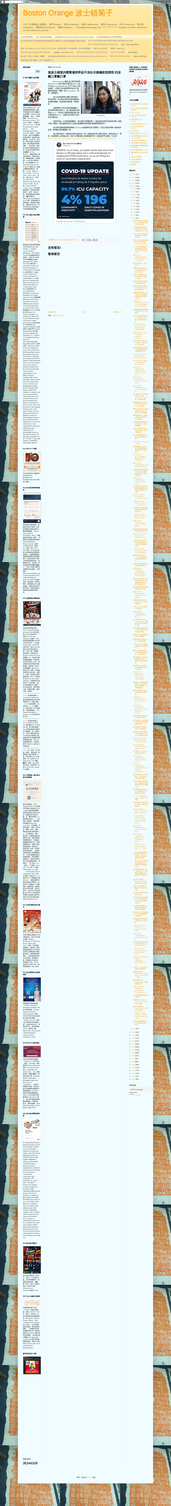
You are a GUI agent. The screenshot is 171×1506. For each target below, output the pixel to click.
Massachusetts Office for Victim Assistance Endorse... (140, 335)
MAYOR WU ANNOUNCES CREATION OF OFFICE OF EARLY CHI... (140, 370)
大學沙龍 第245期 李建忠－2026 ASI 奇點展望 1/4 (37, 60)
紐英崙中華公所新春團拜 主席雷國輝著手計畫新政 (140, 914)
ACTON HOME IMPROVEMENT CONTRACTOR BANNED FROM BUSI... (139, 819)
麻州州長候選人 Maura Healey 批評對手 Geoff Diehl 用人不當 (140, 974)
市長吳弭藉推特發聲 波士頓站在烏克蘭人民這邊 (140, 276)
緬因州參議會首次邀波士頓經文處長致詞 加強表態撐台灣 (140, 349)
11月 (134, 192)
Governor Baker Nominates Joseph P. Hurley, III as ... (140, 746)
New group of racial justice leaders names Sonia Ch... (140, 356)
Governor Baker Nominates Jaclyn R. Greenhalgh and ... (140, 550)
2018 (133, 1041)
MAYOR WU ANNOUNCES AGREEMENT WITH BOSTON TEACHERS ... (140, 768)
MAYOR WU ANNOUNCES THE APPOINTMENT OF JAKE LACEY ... (140, 257)
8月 (134, 200)
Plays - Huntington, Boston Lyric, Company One (103, 44)
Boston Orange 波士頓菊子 (68, 13)
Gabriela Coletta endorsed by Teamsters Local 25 (140, 496)
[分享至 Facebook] (94, 240)
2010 (133, 1064)
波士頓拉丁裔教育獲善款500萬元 (140, 893)
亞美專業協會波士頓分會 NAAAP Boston (139, 137)
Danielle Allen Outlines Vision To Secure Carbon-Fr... (140, 699)
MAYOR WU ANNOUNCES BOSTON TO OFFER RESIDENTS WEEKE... (140, 709)
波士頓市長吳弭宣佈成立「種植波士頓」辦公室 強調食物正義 (140, 318)
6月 (134, 206)
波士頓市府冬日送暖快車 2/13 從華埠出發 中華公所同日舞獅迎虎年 (140, 900)
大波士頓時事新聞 (27, 37)
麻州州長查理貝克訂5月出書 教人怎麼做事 (140, 692)
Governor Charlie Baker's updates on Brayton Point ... (140, 516)
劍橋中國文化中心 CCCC (139, 133)
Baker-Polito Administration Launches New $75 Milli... (140, 380)
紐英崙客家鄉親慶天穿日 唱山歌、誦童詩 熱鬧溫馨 (140, 423)
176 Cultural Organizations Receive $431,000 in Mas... (140, 758)
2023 (133, 183)
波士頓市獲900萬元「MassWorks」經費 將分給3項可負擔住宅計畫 (140, 622)
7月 (134, 203)
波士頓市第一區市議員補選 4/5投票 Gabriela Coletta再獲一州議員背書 (140, 396)
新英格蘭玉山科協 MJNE (139, 143)
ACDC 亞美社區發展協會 (44, 37)
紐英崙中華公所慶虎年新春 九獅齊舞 (140, 635)
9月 (134, 197)
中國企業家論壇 (136, 159)
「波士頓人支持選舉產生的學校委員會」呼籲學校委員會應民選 (140, 863)
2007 (134, 1073)
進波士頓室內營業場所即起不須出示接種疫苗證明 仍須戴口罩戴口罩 (140, 472)
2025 (133, 177)
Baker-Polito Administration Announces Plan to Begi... (140, 828)
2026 (133, 174)
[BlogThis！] (89, 240)
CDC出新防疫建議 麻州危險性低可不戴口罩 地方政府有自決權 (140, 249)
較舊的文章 (117, 312)
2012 (133, 1059)
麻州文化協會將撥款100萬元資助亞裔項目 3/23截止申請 (140, 652)
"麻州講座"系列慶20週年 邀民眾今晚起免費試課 (140, 804)
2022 (134, 186)
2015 (133, 1050)
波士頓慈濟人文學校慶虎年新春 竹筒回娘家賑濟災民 (140, 722)
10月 (135, 194)
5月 (134, 209)
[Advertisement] (31, 1416)
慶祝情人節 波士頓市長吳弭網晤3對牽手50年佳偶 (140, 667)
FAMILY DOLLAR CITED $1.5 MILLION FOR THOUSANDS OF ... (140, 989)
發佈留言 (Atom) (58, 315)
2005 (134, 1079)
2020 (134, 1035)
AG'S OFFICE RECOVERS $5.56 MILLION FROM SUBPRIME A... (139, 457)
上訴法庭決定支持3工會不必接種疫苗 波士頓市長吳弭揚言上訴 (140, 543)
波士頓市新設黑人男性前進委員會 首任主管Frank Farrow (140, 944)
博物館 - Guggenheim (118, 48)
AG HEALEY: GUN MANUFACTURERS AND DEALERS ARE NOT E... (140, 1015)
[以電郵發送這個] (87, 240)
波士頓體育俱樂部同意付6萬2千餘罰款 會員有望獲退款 (140, 630)
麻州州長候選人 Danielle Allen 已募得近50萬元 (140, 1008)
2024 (134, 180)
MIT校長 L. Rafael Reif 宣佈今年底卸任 (140, 752)
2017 (133, 1044)
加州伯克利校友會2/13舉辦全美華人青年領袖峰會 (140, 430)
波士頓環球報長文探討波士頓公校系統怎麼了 (140, 437)
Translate (137, 1095)
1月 (134, 1028)
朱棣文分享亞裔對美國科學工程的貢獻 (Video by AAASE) (140, 242)
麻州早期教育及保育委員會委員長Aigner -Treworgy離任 (140, 404)
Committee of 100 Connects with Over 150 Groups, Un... (140, 847)
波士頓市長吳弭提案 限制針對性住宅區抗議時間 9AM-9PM (140, 229)
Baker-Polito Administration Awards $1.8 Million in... (140, 388)
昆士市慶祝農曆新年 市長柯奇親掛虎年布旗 (140, 1023)
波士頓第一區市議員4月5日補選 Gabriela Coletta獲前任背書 (140, 733)
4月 (134, 212)
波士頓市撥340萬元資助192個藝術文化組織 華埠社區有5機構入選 (140, 783)
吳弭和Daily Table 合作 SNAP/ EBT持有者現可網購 (140, 1001)
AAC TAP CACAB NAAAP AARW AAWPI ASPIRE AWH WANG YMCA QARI (110, 41)
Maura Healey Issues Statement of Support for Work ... (140, 536)
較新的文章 (52, 312)
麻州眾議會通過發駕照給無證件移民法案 (140, 530)
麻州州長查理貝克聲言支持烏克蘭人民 (140, 282)
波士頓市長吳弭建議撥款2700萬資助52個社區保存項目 (140, 222)
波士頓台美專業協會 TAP (139, 140)
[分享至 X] (92, 240)
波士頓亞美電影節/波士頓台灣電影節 (109, 37)
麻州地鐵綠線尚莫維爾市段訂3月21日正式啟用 (140, 311)
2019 (133, 1038)
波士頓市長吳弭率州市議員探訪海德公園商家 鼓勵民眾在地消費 (140, 489)
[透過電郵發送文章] (82, 239)
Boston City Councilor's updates (120, 56)
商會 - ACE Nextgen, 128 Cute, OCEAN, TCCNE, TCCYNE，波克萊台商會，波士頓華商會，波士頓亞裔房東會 (56, 48)
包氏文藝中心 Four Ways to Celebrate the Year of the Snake (74, 37)
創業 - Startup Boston (100, 48)
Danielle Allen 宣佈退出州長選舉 (140, 607)
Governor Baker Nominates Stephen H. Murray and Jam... (140, 951)
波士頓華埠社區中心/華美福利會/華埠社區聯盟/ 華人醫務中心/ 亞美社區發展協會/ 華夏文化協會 (53, 41)
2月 (134, 218)
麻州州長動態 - (133, 52)
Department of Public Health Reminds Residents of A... (140, 362)
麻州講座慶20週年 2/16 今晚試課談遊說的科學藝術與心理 (140, 558)
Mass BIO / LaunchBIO (118, 52)
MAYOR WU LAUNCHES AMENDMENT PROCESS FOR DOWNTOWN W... (139, 572)
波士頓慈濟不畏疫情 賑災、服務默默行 (140, 728)
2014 (133, 1053)
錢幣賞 (133, 164)
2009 (134, 1067)
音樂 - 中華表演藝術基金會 (130, 44)
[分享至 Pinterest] (96, 240)
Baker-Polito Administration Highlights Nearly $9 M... (139, 614)
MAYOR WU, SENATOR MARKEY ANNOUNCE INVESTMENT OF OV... (140, 960)
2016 (133, 1047)
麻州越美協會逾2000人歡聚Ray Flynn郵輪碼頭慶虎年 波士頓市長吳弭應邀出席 (140, 873)
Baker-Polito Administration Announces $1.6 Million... (139, 523)
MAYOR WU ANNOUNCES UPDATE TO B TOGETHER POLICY (138, 837)
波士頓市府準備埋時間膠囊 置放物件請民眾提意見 (140, 509)
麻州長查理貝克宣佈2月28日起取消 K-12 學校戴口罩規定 (140, 791)
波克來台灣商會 (136, 157)
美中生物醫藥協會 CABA (139, 150)
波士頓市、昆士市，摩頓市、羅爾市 (33, 56)
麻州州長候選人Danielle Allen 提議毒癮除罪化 (140, 982)
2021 (133, 1032)
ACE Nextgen (135, 113)
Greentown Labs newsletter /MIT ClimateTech (35, 52)
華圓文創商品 (135, 162)
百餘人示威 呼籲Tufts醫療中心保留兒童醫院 (140, 888)
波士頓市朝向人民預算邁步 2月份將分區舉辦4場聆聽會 (140, 776)
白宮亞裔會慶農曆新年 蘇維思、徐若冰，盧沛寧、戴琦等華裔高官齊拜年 (140, 855)
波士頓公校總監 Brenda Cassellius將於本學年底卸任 (140, 881)
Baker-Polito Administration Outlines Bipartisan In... (140, 936)
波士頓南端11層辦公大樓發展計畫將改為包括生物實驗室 (140, 907)
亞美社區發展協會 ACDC (139, 124)
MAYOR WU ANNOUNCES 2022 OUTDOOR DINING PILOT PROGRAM (140, 303)
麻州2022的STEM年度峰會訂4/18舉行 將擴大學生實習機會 (140, 410)
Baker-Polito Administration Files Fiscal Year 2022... (140, 465)
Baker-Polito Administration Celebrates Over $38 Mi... (139, 594)
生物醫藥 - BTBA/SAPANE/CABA (63, 52)
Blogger (89, 1477)
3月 (134, 215)
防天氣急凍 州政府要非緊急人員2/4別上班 (140, 920)
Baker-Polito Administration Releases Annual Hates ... (139, 480)
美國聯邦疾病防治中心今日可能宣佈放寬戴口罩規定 (140, 270)
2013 (133, 1056)
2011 (133, 1061)
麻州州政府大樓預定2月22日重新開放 (140, 640)
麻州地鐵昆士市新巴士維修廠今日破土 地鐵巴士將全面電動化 (140, 659)
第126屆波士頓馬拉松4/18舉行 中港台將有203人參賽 (140, 342)
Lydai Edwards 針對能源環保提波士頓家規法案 (140, 235)
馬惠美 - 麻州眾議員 (140, 56)
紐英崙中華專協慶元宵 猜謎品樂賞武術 (140, 564)
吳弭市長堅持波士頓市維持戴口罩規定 (140, 716)
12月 (135, 189)
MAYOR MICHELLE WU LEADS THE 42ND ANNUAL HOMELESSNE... (139, 326)
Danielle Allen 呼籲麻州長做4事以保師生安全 (140, 646)
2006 (134, 1076)
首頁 (84, 312)
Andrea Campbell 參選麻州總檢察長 (140, 968)
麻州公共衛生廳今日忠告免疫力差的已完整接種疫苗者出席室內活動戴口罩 (140, 581)
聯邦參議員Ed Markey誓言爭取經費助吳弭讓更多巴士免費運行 (140, 449)
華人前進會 (135, 131)
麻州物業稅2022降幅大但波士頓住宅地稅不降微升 (140, 417)
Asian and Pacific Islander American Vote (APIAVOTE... (140, 503)
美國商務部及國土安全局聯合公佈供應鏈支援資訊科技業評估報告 (140, 295)
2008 (134, 1070)
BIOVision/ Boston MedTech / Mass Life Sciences (92, 52)
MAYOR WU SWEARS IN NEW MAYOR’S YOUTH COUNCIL (140, 740)
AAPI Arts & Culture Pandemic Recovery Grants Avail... (139, 928)
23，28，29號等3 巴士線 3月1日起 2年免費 (140, 797)
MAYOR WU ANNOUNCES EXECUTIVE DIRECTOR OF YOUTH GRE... (139, 675)
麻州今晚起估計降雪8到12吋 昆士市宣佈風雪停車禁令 (140, 288)
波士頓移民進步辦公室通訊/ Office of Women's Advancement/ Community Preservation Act (77, 56)
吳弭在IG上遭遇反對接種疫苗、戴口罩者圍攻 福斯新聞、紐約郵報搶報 (140, 685)
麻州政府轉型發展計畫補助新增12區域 (140, 588)
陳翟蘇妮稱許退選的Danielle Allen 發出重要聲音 (140, 602)
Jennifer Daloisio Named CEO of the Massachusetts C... (140, 811)
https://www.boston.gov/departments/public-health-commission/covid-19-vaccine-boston (81, 138)
